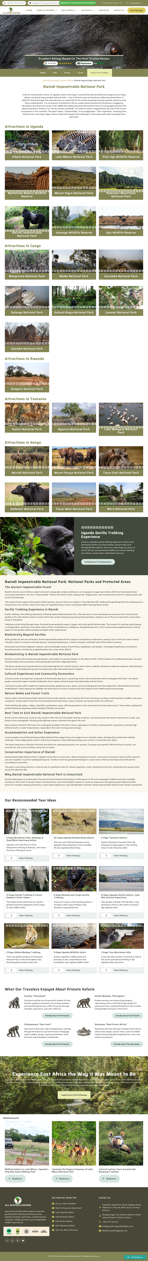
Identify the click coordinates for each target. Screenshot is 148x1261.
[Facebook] (7, 1240)
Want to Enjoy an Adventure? (68, 1208)
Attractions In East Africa (61, 80)
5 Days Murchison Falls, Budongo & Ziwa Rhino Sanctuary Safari (24, 839)
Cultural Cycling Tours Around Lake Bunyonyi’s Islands (117, 1170)
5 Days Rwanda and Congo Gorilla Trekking (71, 896)
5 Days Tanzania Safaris (114, 837)
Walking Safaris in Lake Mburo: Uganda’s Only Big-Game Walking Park (26, 1170)
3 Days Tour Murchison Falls (116, 952)
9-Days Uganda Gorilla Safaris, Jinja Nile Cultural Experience (120, 896)
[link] (58, 63)
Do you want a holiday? (65, 1203)
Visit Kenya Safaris (63, 1221)
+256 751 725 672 (110, 1222)
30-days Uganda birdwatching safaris (74, 837)
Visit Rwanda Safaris (64, 1217)
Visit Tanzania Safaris (65, 1225)
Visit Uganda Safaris (64, 1212)
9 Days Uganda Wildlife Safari (70, 952)
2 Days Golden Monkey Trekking (23, 952)
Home (45, 80)
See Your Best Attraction (66, 1230)
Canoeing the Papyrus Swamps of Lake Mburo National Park (72, 1170)
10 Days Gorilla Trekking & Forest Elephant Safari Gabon (24, 896)
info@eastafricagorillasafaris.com (117, 1226)
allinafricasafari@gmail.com (114, 1230)
